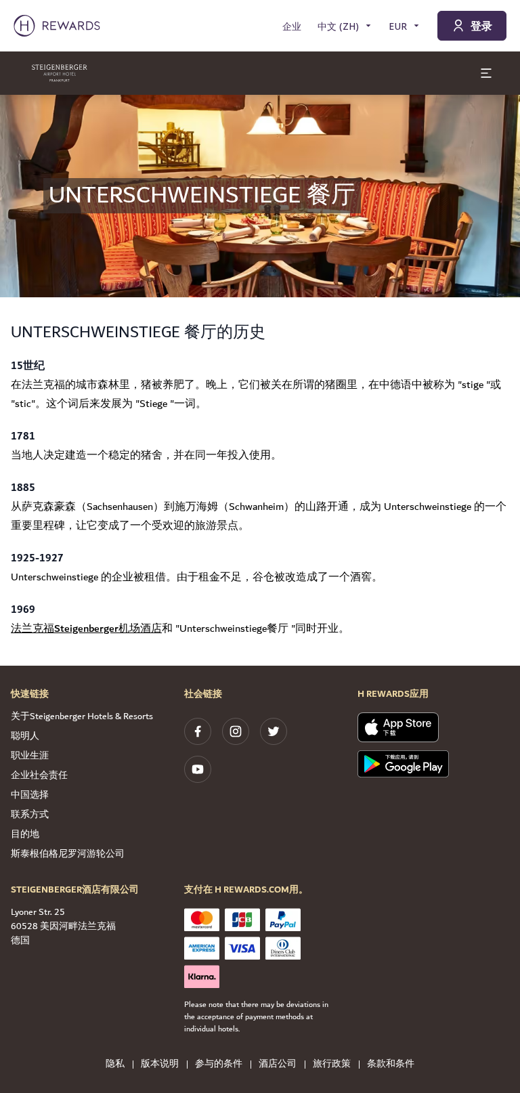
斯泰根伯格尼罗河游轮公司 (68, 854)
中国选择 (30, 795)
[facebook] (197, 731)
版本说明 (160, 1064)
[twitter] (273, 731)
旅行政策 (332, 1064)
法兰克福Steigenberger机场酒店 (86, 629)
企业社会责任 (39, 775)
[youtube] (197, 769)
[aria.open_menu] (486, 73)
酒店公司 (278, 1064)
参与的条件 (218, 1064)
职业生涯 (30, 756)
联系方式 (30, 815)
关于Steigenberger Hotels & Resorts (82, 716)
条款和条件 (390, 1064)
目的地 (25, 834)
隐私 (115, 1064)
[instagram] (235, 731)
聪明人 (25, 736)
